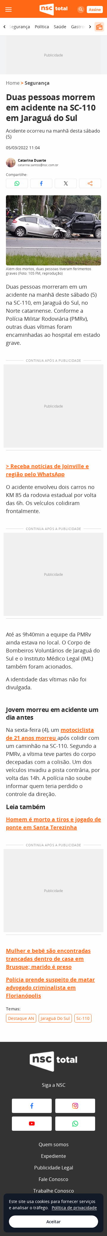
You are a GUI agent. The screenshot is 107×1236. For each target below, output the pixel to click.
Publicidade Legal (53, 1167)
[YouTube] (32, 1124)
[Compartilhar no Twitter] (66, 183)
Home (13, 83)
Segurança (19, 26)
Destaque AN (21, 1018)
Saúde (60, 26)
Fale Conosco (53, 1179)
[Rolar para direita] (90, 27)
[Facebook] (32, 1106)
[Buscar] (80, 9)
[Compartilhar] (90, 183)
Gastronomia (84, 26)
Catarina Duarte (32, 160)
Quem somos (54, 1144)
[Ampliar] (93, 203)
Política (42, 26)
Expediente (53, 1156)
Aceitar (53, 1221)
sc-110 (82, 1018)
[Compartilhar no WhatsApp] (17, 183)
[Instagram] (75, 1106)
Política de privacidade (74, 1207)
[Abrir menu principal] (8, 9)
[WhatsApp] (75, 1124)
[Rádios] (99, 27)
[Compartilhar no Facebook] (41, 183)
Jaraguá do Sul (55, 1018)
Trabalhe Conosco (53, 1191)
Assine (95, 9)
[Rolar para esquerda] (4, 27)
